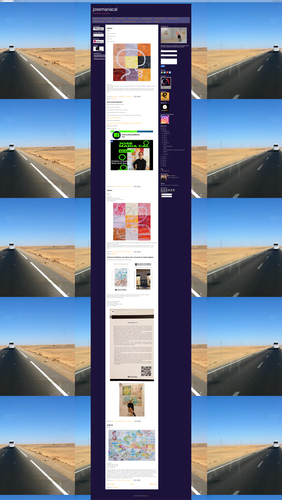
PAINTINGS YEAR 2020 (173, 18)
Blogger (146, 495)
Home (141, 21)
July (165, 135)
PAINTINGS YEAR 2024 (120, 18)
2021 (163, 162)
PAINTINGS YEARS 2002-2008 (113, 21)
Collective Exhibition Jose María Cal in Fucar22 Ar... (174, 150)
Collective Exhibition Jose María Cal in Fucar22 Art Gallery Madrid (130, 257)
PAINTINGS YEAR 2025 (107, 18)
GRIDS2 (109, 28)
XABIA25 (110, 425)
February (166, 142)
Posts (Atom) (115, 487)
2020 (163, 163)
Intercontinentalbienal (114, 102)
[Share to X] (137, 96)
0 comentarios (128, 96)
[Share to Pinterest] (140, 96)
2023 (163, 158)
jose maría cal (116, 96)
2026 (163, 128)
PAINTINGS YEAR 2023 (133, 18)
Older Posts (153, 484)
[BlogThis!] (135, 96)
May (165, 137)
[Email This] (134, 96)
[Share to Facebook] (138, 96)
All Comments (166, 196)
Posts (164, 194)
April (165, 139)
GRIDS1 (109, 190)
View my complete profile (172, 177)
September (166, 133)
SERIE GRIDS (148, 21)
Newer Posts (110, 484)
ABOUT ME (96, 18)
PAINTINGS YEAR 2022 (146, 18)
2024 (163, 156)
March (165, 140)
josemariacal (105, 9)
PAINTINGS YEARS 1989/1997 (130, 21)
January (165, 154)
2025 (163, 130)
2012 (163, 165)
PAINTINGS (114, 98)
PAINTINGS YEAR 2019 (99, 21)
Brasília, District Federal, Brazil (114, 117)
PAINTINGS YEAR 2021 (160, 18)
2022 (163, 160)
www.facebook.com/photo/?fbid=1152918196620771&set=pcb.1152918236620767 (124, 123)
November (166, 131)
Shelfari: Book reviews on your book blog (169, 185)
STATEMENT (157, 21)
